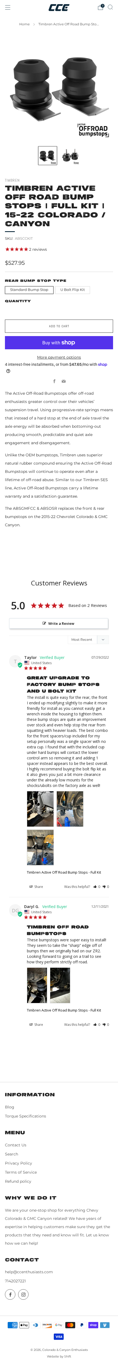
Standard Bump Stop (29, 290)
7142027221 (15, 1281)
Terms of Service (21, 1172)
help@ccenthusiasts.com (29, 1271)
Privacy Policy (18, 1163)
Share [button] (38, 886)
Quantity (18, 301)
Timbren (12, 180)
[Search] (110, 7)
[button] (97, 886)
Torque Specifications (25, 1116)
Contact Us (15, 1145)
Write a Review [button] (61, 623)
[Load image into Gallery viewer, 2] (70, 155)
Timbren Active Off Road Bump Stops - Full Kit (64, 872)
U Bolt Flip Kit (72, 290)
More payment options (59, 357)
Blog (9, 1107)
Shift (67, 1356)
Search (11, 1154)
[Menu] (7, 7)
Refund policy (18, 1181)
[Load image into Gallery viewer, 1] (47, 155)
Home (24, 24)
